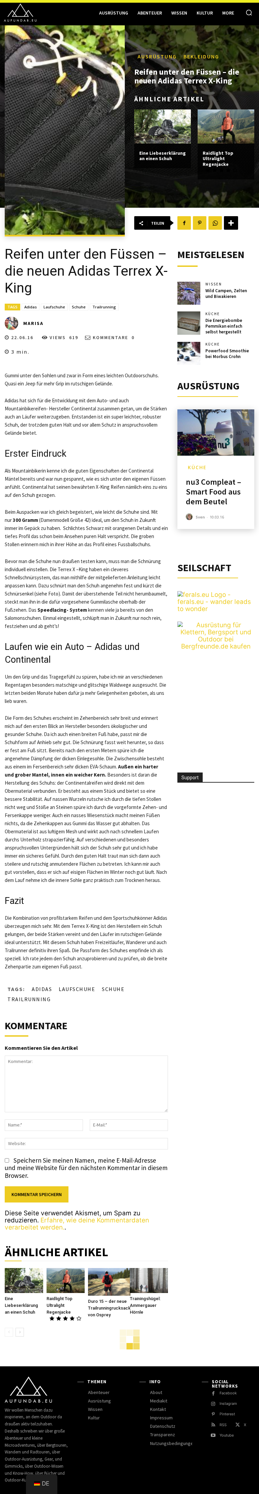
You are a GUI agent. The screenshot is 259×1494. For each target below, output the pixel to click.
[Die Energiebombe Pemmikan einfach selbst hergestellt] (188, 322)
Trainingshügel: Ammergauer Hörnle (145, 1305)
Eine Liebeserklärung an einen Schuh (162, 156)
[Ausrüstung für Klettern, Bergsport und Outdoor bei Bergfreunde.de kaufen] (215, 646)
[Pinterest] (199, 223)
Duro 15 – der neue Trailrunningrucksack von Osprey (109, 1308)
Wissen (213, 284)
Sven (200, 517)
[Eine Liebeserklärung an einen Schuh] (162, 126)
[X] (237, 1425)
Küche (212, 314)
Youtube (227, 1435)
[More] (231, 223)
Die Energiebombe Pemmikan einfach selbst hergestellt (223, 326)
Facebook (228, 1393)
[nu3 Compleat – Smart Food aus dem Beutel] (215, 432)
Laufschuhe (54, 306)
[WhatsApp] (215, 223)
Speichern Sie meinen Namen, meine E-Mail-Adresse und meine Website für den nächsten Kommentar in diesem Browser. (86, 1168)
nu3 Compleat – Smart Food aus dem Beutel (213, 492)
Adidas (30, 306)
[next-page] (20, 1332)
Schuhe (79, 306)
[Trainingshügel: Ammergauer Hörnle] (149, 1280)
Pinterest (227, 1414)
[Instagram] (213, 1404)
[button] (249, 12)
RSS (223, 1424)
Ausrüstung (157, 56)
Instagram (228, 1403)
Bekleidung (201, 56)
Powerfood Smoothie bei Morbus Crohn (227, 353)
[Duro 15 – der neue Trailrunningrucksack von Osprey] (109, 1282)
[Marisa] (13, 323)
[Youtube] (213, 1435)
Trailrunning (104, 306)
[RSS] (213, 1425)
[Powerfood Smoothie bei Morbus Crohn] (188, 353)
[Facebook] (184, 223)
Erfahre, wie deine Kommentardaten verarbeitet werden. (77, 1223)
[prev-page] (9, 1332)
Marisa (33, 323)
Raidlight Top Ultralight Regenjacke (218, 159)
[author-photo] (190, 517)
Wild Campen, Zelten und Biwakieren (226, 293)
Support (190, 777)
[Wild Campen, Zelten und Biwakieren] (188, 293)
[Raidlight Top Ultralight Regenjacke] (226, 126)
